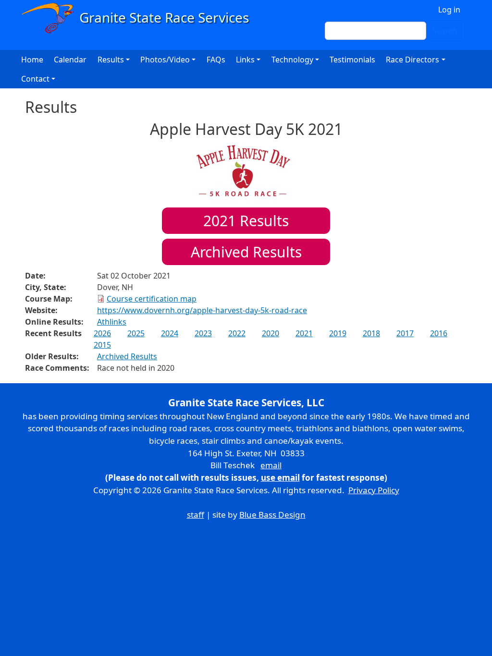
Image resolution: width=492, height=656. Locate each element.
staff (195, 514)
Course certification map (152, 298)
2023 (203, 333)
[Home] (139, 18)
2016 (438, 333)
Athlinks (111, 321)
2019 (337, 333)
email (271, 465)
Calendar (70, 59)
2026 (102, 333)
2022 (237, 333)
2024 (169, 333)
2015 (102, 345)
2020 (270, 333)
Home (32, 59)
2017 (405, 333)
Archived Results (246, 252)
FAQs (216, 59)
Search (444, 30)
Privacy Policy (373, 490)
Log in (449, 9)
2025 (136, 333)
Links (245, 59)
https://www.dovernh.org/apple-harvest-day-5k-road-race (202, 310)
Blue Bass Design (272, 514)
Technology (292, 59)
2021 (304, 333)
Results (246, 221)
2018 (371, 333)
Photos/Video (165, 59)
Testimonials (352, 59)
